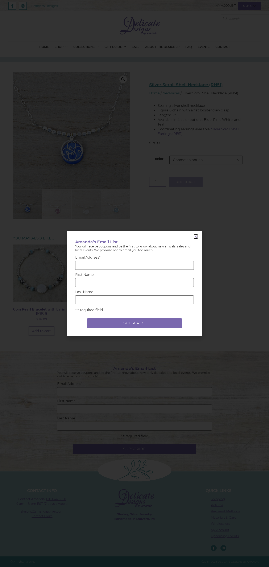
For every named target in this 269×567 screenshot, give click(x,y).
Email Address (87, 257)
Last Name (84, 292)
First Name (84, 274)
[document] (134, 283)
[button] (196, 236)
